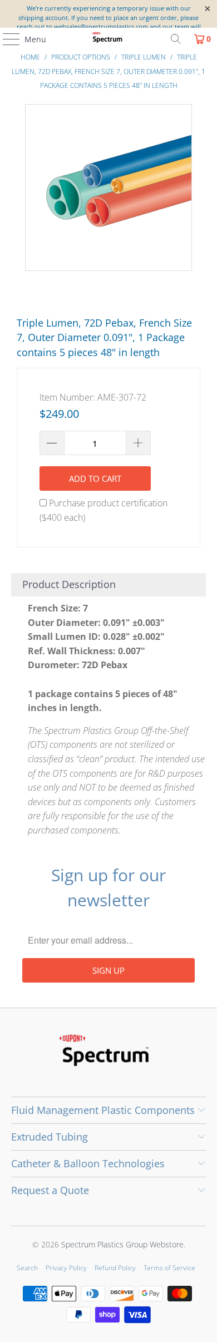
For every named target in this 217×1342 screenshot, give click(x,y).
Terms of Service (169, 1267)
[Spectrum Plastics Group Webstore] (109, 39)
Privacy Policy (66, 1267)
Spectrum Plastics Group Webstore (122, 1244)
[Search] (175, 39)
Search (27, 1267)
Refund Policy (115, 1267)
